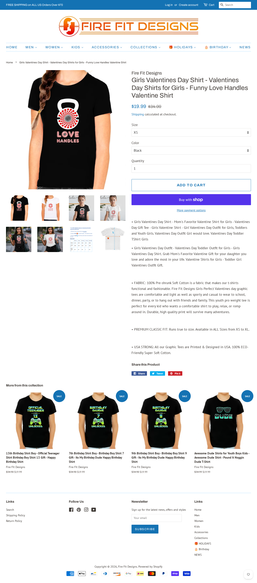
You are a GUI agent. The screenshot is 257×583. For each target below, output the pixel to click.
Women (53, 47)
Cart (211, 4)
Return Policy (14, 521)
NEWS (245, 47)
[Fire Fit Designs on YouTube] (93, 510)
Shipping (138, 114)
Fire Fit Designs (127, 566)
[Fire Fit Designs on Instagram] (86, 510)
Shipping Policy (15, 515)
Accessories (106, 47)
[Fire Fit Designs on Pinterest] (78, 510)
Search (10, 509)
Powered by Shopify (150, 566)
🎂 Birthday (216, 47)
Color (135, 143)
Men (30, 47)
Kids (76, 47)
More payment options (191, 210)
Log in (169, 4)
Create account (188, 4)
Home (11, 47)
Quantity (138, 161)
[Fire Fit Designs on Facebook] (71, 510)
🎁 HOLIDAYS (181, 47)
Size (135, 125)
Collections (144, 47)
